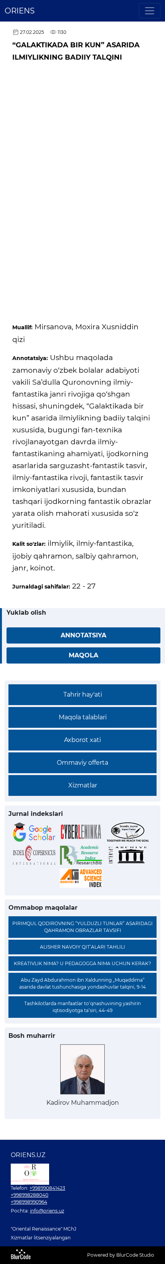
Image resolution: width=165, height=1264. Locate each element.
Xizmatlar (82, 785)
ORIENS (20, 10)
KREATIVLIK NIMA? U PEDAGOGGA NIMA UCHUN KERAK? (82, 963)
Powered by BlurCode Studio (120, 1255)
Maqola (83, 655)
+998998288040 (29, 1195)
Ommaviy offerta (82, 762)
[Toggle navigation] (149, 10)
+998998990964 (29, 1202)
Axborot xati (82, 740)
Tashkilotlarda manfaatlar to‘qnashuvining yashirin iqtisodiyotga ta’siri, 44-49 (82, 1007)
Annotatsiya (83, 635)
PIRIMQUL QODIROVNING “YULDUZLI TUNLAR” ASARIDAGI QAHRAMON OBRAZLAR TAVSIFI (82, 926)
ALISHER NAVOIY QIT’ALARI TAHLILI (82, 947)
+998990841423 (47, 1188)
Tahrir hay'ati (82, 694)
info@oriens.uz (47, 1211)
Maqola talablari (83, 717)
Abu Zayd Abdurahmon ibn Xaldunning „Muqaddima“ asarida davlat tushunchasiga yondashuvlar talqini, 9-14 (82, 983)
